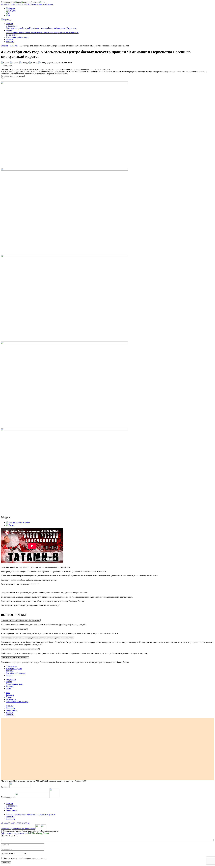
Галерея (51, 28)
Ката (37, 33)
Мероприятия (60, 28)
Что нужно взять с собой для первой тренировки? (21, 620)
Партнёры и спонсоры (38, 28)
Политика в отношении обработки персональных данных (30, 814)
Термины (43, 33)
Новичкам (10, 819)
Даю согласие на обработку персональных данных (24, 858)
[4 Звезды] (33, 62)
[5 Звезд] (42, 62)
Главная (9, 24)
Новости (9, 39)
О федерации (11, 26)
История (26, 33)
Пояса (32, 33)
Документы (71, 28)
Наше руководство (14, 28)
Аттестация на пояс (14, 33)
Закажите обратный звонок (41, 4)
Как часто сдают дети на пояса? (14, 629)
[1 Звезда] (5, 62)
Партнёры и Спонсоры (16, 673)
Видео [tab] (11, 525)
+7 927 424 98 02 (23, 4)
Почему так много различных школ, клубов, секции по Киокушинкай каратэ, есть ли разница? (37, 638)
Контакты (10, 41)
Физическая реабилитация (17, 37)
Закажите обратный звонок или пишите (18, 829)
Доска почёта (11, 35)
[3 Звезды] (24, 62)
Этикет (50, 33)
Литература (58, 33)
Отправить (6, 863)
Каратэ (9, 30)
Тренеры (25, 28)
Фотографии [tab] (24, 522)
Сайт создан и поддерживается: (25, 833)
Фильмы (66, 33)
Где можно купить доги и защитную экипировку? (20, 649)
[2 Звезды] (14, 62)
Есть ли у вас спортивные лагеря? (15, 658)
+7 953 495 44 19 (8, 4)
